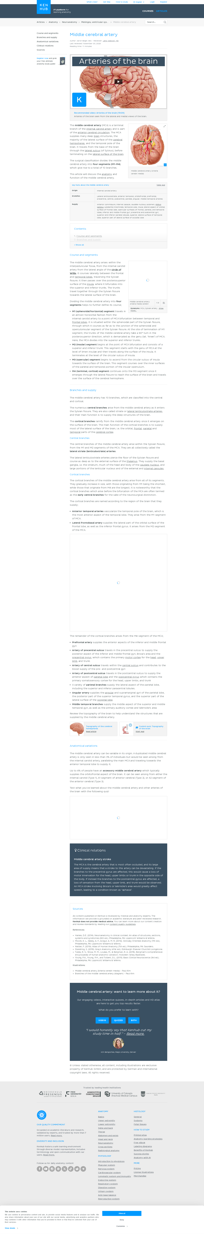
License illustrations (144, 1172)
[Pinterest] (58, 1169)
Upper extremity (106, 1121)
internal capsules (154, 468)
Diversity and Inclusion (50, 1141)
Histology (139, 1112)
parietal (147, 428)
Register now (42, 58)
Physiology (104, 1156)
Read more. (135, 1033)
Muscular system (106, 1165)
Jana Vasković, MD (111, 41)
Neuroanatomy (69, 22)
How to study (122, 2)
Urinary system (106, 1191)
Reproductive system (109, 1199)
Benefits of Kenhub (143, 1150)
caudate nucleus (149, 465)
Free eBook (139, 1143)
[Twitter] (64, 1169)
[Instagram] (52, 1169)
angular (109, 692)
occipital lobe (105, 700)
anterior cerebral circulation (94, 132)
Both (134, 1020)
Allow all (122, 1213)
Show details (10, 1228)
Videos (102, 1020)
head (153, 657)
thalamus (132, 461)
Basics (101, 1117)
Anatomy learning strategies (148, 1139)
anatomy (107, 174)
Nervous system (106, 1169)
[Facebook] (39, 1169)
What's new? (92, 2)
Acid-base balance (107, 1195)
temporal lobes (83, 277)
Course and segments (47, 33)
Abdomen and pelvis (108, 1136)
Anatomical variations (47, 42)
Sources (41, 50)
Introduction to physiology (111, 1161)
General (138, 1117)
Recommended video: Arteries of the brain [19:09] (99, 113)
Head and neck (105, 1139)
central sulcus (130, 665)
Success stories (141, 1154)
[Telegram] (83, 1169)
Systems (138, 1121)
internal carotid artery (99, 129)
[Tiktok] (71, 1169)
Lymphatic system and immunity (114, 1176)
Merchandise (140, 1176)
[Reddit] (77, 1169)
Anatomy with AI (142, 1158)
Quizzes (118, 1020)
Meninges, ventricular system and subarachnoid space (108, 22)
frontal (138, 428)
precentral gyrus (81, 657)
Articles (161, 11)
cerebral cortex (104, 432)
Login (152, 2)
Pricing (137, 1169)
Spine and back (105, 1128)
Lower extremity (106, 1124)
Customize (120, 1226)
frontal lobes (79, 322)
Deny (122, 1220)
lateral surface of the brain (108, 154)
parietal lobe (101, 677)
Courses (147, 11)
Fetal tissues (140, 1124)
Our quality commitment (51, 1125)
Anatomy (53, 22)
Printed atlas (140, 1135)
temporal (75, 432)
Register (163, 2)
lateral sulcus (92, 150)
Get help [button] (106, 2)
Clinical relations (45, 46)
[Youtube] (46, 1169)
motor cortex (133, 657)
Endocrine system (107, 1180)
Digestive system (106, 1188)
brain (97, 136)
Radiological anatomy (108, 1151)
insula (90, 284)
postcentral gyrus (129, 677)
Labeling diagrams (143, 1147)
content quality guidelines (123, 924)
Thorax (101, 1132)
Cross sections (105, 1147)
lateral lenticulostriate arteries (144, 411)
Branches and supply (47, 37)
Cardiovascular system (109, 1173)
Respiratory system (108, 1184)
